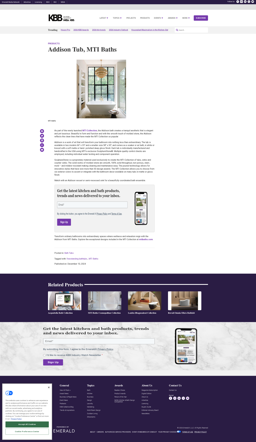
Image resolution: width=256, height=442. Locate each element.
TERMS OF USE (187, 432)
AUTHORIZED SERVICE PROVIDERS (118, 432)
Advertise (27, 2)
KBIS (47, 2)
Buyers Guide (146, 407)
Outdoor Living (92, 414)
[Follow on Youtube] (252, 1)
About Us (145, 397)
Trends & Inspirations (67, 410)
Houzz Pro (65, 30)
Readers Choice (119, 390)
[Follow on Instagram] (241, 1)
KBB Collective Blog (66, 407)
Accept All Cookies (27, 424)
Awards (171, 18)
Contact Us (173, 390)
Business (90, 397)
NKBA (63, 2)
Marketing (90, 407)
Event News (64, 400)
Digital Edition (146, 394)
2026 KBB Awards (81, 30)
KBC (55, 2)
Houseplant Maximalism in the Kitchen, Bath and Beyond (155, 30)
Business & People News (68, 397)
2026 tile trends (99, 30)
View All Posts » (65, 390)
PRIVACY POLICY (200, 432)
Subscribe (201, 18)
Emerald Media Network (10, 2)
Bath (88, 390)
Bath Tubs (69, 253)
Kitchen (89, 394)
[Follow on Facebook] (237, 1)
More (185, 18)
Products (145, 18)
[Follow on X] (249, 1)
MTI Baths (93, 258)
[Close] (49, 387)
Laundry (90, 404)
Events (157, 18)
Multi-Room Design (94, 410)
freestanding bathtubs (77, 258)
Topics (116, 18)
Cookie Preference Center (27, 432)
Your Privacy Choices (167, 432)
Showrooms (91, 417)
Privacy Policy (16, 419)
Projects (131, 18)
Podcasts (63, 404)
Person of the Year (120, 397)
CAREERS (100, 432)
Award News (64, 394)
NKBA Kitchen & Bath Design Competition (124, 401)
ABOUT (92, 432)
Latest (103, 18)
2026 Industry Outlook (118, 30)
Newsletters (146, 414)
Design (89, 400)
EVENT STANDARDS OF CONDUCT (144, 432)
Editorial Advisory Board (150, 410)
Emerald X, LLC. (188, 428)
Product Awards (120, 394)
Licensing (38, 2)
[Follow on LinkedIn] (245, 1)
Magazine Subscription (150, 390)
